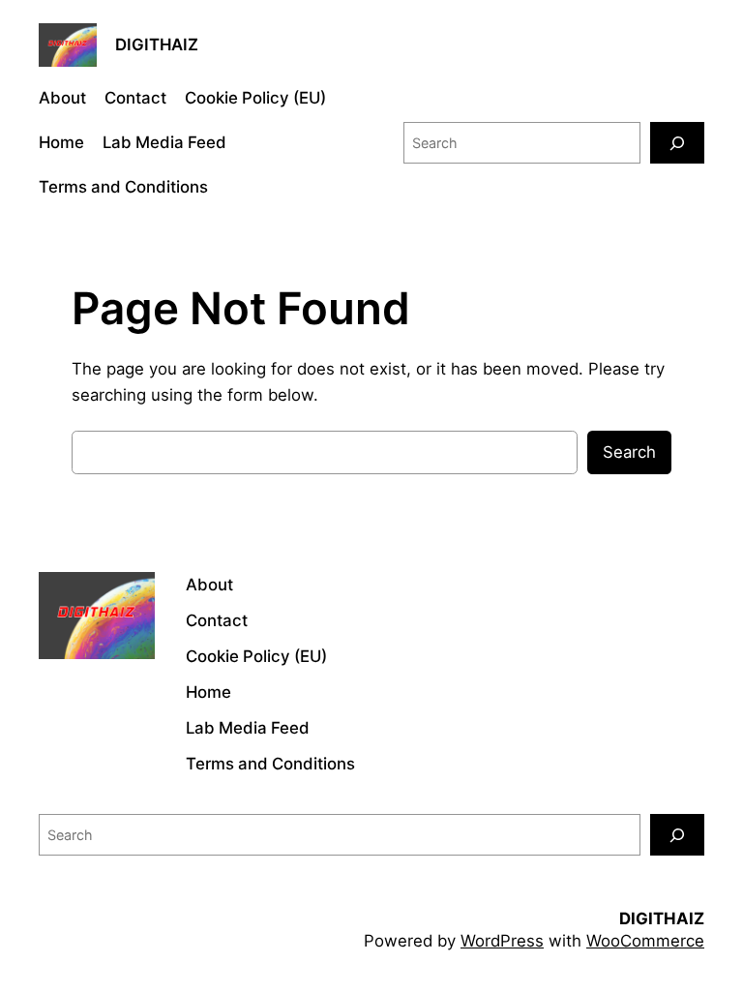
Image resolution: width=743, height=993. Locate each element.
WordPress (502, 940)
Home (61, 142)
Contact (135, 97)
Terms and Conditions (123, 186)
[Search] (677, 143)
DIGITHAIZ (156, 44)
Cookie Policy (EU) (255, 97)
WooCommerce (645, 940)
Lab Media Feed (164, 142)
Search (629, 452)
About (62, 97)
